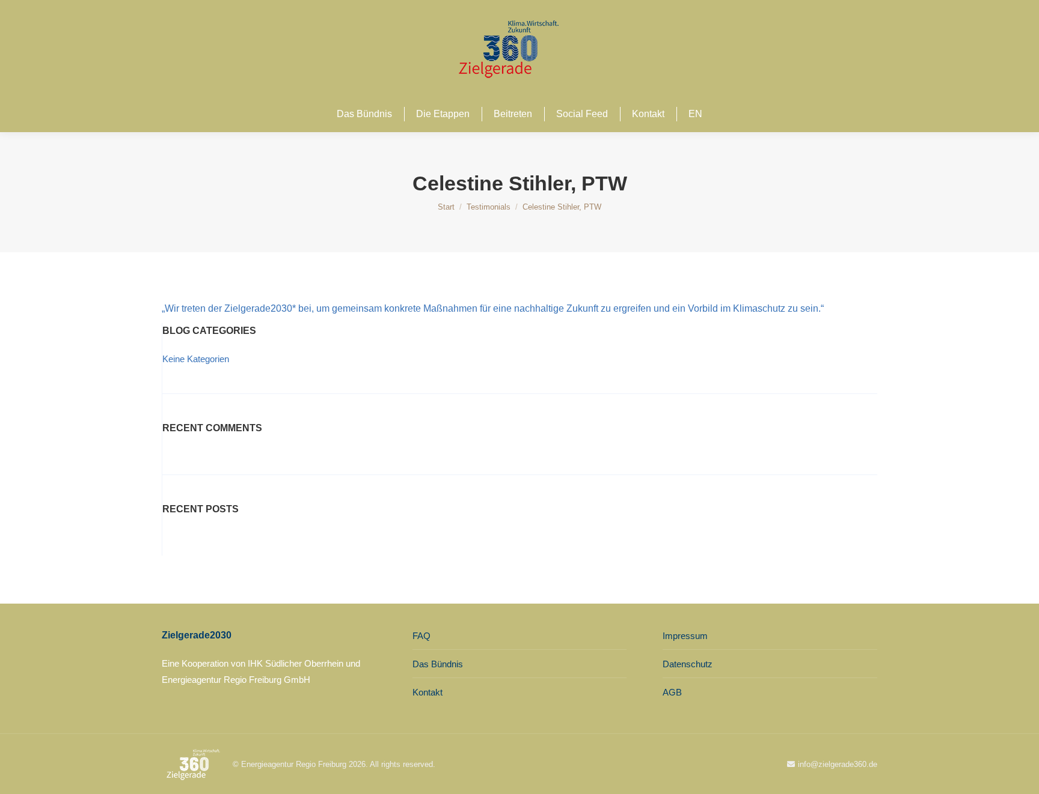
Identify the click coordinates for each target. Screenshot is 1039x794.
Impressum (685, 636)
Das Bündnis (437, 664)
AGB (672, 692)
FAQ (421, 636)
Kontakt (427, 692)
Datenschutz (688, 664)
